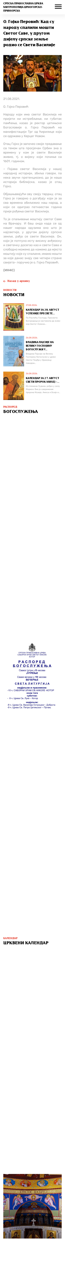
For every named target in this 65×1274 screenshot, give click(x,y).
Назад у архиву (18, 281)
